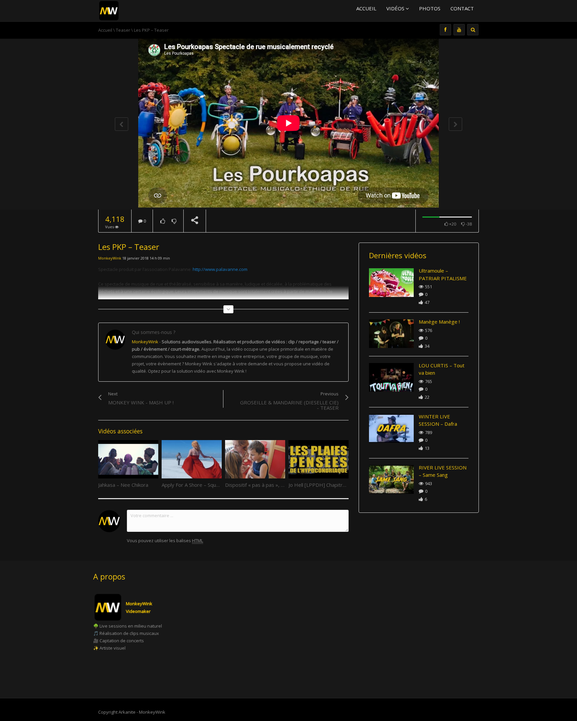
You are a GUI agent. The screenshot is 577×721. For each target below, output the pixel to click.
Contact (462, 8)
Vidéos (396, 8)
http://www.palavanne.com (220, 269)
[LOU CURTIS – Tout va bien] (391, 377)
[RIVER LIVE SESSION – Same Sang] (391, 479)
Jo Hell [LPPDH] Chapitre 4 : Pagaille (329, 484)
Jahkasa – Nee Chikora (123, 484)
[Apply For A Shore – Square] (192, 459)
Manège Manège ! (439, 321)
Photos (429, 8)
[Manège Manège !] (391, 333)
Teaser (123, 30)
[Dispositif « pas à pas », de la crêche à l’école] (255, 459)
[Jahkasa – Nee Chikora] (128, 459)
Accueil (366, 8)
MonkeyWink (109, 258)
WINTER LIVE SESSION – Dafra (438, 420)
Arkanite (127, 712)
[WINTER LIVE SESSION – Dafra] (391, 428)
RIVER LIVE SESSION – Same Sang (442, 471)
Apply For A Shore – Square (193, 484)
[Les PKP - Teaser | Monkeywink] (109, 10)
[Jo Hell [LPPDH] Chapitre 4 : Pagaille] (318, 459)
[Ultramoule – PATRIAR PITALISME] (391, 282)
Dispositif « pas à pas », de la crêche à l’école (276, 484)
